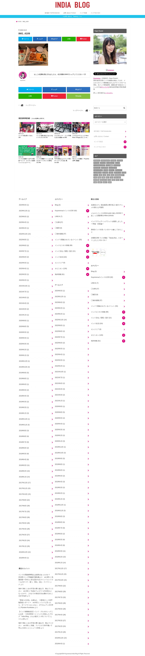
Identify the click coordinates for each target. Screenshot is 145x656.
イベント (102, 163)
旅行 (107, 177)
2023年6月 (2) (24, 216)
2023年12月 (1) (24, 211)
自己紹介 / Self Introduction (52, 13)
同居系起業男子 (120, 175)
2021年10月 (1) (24, 286)
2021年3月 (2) (24, 309)
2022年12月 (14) (25, 234)
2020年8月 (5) (24, 326)
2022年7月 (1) (24, 251)
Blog (57, 205)
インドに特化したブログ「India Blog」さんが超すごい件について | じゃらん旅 (35, 616)
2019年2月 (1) (24, 407)
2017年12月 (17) (25, 482)
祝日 (117, 180)
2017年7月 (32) (24, 511)
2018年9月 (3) (24, 430)
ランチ (96, 175)
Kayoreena (96, 78)
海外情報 (59, 274)
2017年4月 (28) (24, 529)
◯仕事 (59, 222)
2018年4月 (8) (24, 459)
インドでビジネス (95, 13)
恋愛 (103, 177)
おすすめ (119, 160)
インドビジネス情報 (63, 245)
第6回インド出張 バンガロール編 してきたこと (107, 231)
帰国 (99, 177)
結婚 (95, 182)
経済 (121, 180)
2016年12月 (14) (25, 552)
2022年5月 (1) (24, 263)
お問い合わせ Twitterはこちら (73, 16)
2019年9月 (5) (24, 373)
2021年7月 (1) (24, 292)
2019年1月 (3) (24, 413)
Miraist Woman (105, 160)
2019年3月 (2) (24, 401)
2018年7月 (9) (24, 442)
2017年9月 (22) (24, 500)
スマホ (106, 170)
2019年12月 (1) (24, 361)
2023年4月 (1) (24, 222)
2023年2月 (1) (24, 228)
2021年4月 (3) (24, 303)
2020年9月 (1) (24, 320)
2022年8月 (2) (24, 245)
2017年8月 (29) (24, 506)
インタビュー (110, 163)
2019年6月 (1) (24, 384)
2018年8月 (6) (24, 436)
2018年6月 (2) (24, 448)
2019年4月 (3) (24, 396)
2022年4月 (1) (24, 268)
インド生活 (61, 257)
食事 (110, 182)
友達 (112, 175)
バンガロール (97, 172)
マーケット (117, 172)
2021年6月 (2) (24, 297)
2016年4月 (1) (24, 558)
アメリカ (96, 163)
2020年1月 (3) (24, 355)
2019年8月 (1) (24, 378)
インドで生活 (83, 13)
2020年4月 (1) (24, 338)
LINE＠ (58, 216)
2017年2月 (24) (24, 540)
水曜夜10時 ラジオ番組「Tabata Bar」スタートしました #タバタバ (107, 239)
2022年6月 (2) (24, 257)
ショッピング (112, 167)
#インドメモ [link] (105, 87)
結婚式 (100, 182)
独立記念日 (103, 180)
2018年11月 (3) (24, 425)
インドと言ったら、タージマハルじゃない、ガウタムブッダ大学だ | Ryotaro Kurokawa (35, 605)
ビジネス (105, 172)
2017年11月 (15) (24, 488)
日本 (111, 177)
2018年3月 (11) (24, 465)
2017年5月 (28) (24, 523)
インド (117, 163)
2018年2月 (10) (24, 471)
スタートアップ (98, 170)
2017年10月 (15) (25, 494)
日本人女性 (117, 177)
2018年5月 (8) (24, 453)
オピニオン (97, 167)
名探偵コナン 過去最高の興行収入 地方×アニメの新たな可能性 (107, 206)
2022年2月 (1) (24, 280)
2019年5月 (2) (24, 390)
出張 (108, 175)
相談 (113, 180)
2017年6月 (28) (24, 517)
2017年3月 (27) (24, 534)
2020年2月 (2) (24, 349)
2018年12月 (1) (24, 419)
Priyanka (113, 160)
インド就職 (109, 165)
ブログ (111, 172)
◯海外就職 (60, 234)
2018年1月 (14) (24, 477)
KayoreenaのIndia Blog (71, 653)
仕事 (100, 175)
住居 (104, 175)
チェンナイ (119, 170)
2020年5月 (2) (24, 332)
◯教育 (58, 228)
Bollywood (97, 160)
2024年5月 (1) (24, 205)
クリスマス (105, 167)
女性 (95, 177)
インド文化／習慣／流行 (65, 251)
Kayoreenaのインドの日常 (66, 211)
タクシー (111, 170)
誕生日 (105, 182)
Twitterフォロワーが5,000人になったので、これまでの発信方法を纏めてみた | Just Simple (35, 593)
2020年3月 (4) (24, 344)
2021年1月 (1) (24, 315)
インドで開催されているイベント (68, 239)
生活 (109, 180)
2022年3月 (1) (24, 274)
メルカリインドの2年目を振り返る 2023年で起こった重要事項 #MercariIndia (107, 214)
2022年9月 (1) (24, 239)
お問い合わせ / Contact (69, 13)
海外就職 (96, 180)
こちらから (109, 93)
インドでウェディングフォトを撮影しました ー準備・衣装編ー (107, 222)
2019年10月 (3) (24, 367)
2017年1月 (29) (24, 546)
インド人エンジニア (99, 165)
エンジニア (117, 165)
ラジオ (124, 172)
